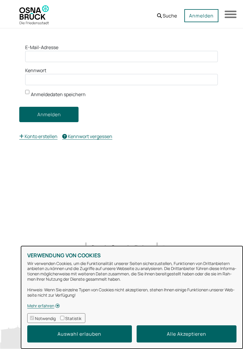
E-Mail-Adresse (41, 47)
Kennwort (35, 70)
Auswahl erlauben (79, 334)
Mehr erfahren (40, 305)
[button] (167, 13)
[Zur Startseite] (34, 14)
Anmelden (201, 15)
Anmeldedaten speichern (58, 94)
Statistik (73, 318)
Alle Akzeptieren (186, 334)
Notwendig (45, 318)
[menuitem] (38, 136)
